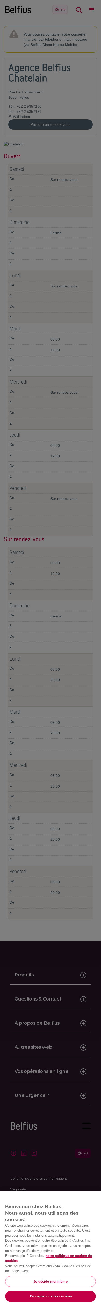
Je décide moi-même (50, 1281)
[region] (50, 1248)
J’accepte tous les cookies (50, 1296)
